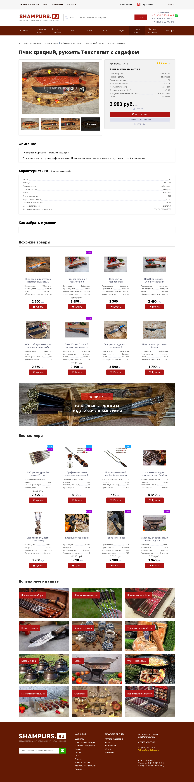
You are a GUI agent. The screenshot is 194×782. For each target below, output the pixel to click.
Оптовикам (57, 4)
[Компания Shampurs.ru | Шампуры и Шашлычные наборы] (19, 43)
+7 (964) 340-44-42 (163, 15)
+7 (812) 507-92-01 (163, 21)
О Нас (45, 4)
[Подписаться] (62, 751)
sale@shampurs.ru (146, 736)
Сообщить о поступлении (140, 120)
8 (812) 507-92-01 (156, 763)
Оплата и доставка (29, 4)
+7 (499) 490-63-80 (163, 18)
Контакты (71, 4)
